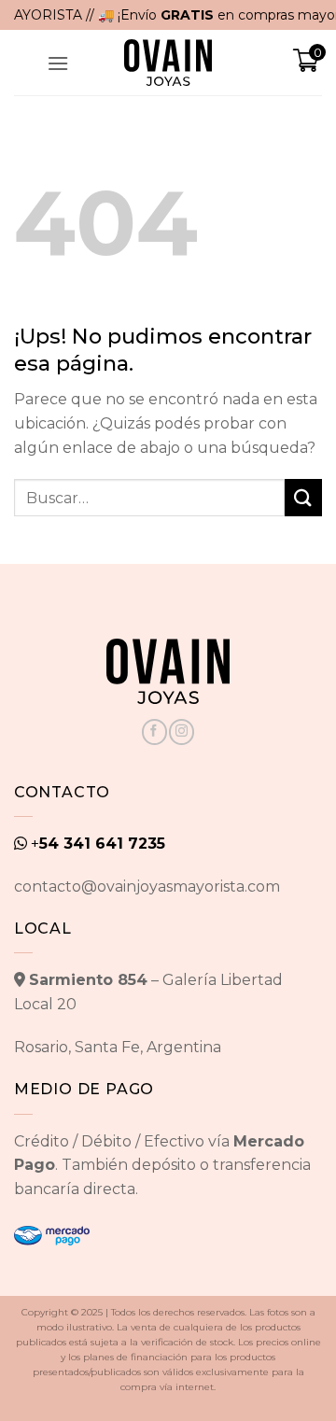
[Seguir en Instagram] (181, 732)
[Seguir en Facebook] (154, 732)
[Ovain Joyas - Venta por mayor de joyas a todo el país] (168, 62)
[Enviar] (303, 497)
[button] (58, 63)
